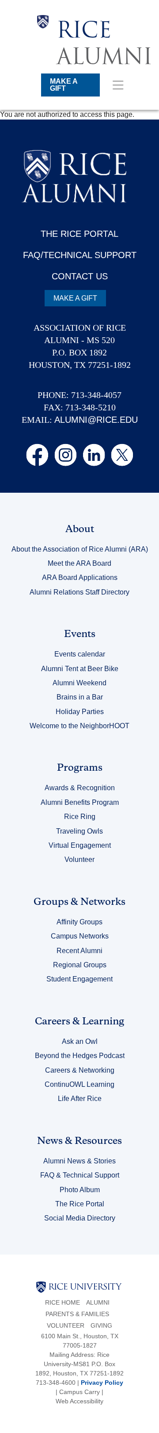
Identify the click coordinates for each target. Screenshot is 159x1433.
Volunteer (79, 859)
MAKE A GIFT (64, 84)
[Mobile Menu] (118, 85)
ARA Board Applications (79, 577)
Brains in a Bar (80, 697)
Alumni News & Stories (79, 1161)
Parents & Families (77, 1313)
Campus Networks (80, 936)
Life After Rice (80, 1098)
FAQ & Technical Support (79, 1175)
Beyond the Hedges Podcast (80, 1055)
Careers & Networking (79, 1070)
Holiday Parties (80, 711)
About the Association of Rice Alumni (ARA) (79, 549)
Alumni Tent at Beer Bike (79, 668)
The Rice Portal (79, 1204)
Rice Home (62, 1302)
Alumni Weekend (79, 683)
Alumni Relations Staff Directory (79, 592)
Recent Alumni (79, 950)
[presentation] (104, 15)
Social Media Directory (79, 1218)
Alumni (98, 1302)
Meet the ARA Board (79, 563)
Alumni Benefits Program (80, 802)
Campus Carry (79, 1391)
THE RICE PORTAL (79, 234)
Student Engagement (79, 979)
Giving (101, 1325)
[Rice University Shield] (42, 43)
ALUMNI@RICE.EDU (96, 420)
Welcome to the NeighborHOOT (79, 726)
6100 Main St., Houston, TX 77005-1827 (79, 1341)
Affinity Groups (79, 922)
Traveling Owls (79, 831)
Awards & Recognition (80, 788)
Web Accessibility (79, 1401)
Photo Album (80, 1190)
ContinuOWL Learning (79, 1084)
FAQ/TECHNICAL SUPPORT (79, 255)
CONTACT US (80, 276)
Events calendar (79, 654)
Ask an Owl (80, 1041)
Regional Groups (79, 965)
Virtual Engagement (80, 845)
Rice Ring (79, 816)
